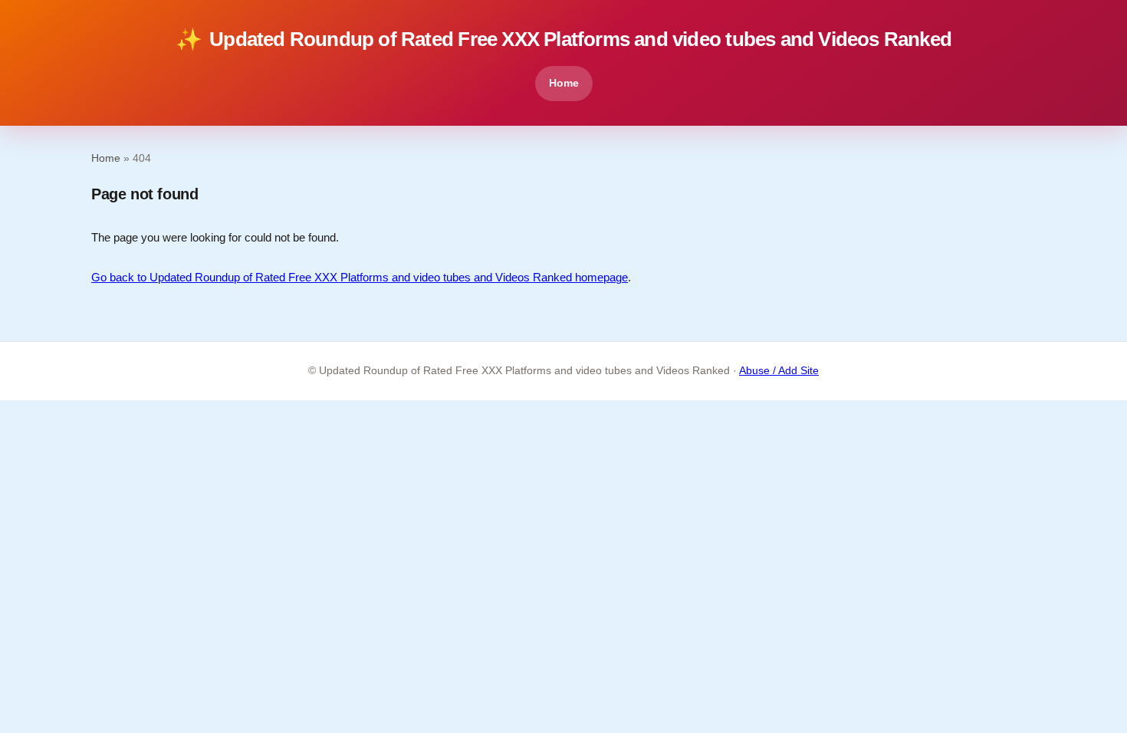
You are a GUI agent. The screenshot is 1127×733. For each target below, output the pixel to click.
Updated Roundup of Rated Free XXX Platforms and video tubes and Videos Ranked (563, 39)
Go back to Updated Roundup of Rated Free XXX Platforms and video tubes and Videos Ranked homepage (359, 277)
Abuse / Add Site (779, 370)
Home (564, 83)
